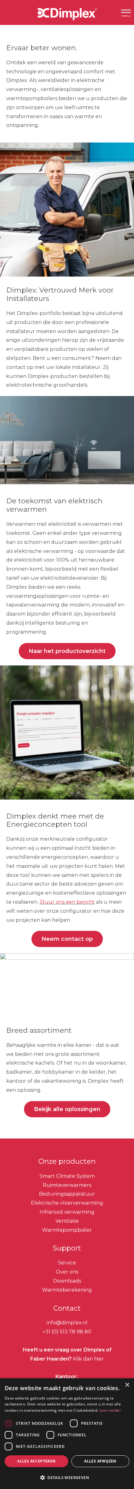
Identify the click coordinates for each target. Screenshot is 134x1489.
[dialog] (67, 1433)
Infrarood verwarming (67, 1212)
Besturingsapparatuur (67, 1194)
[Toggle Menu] (126, 12)
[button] (67, 1478)
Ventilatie (67, 1221)
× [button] (127, 1385)
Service (67, 1263)
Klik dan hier (88, 1359)
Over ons (67, 1272)
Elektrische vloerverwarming (67, 1203)
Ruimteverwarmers (67, 1185)
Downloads (67, 1281)
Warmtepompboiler (67, 1230)
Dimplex (67, 15)
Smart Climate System (67, 1176)
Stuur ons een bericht (67, 902)
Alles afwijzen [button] (100, 1461)
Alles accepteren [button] (36, 1461)
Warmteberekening (67, 1290)
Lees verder (110, 1410)
